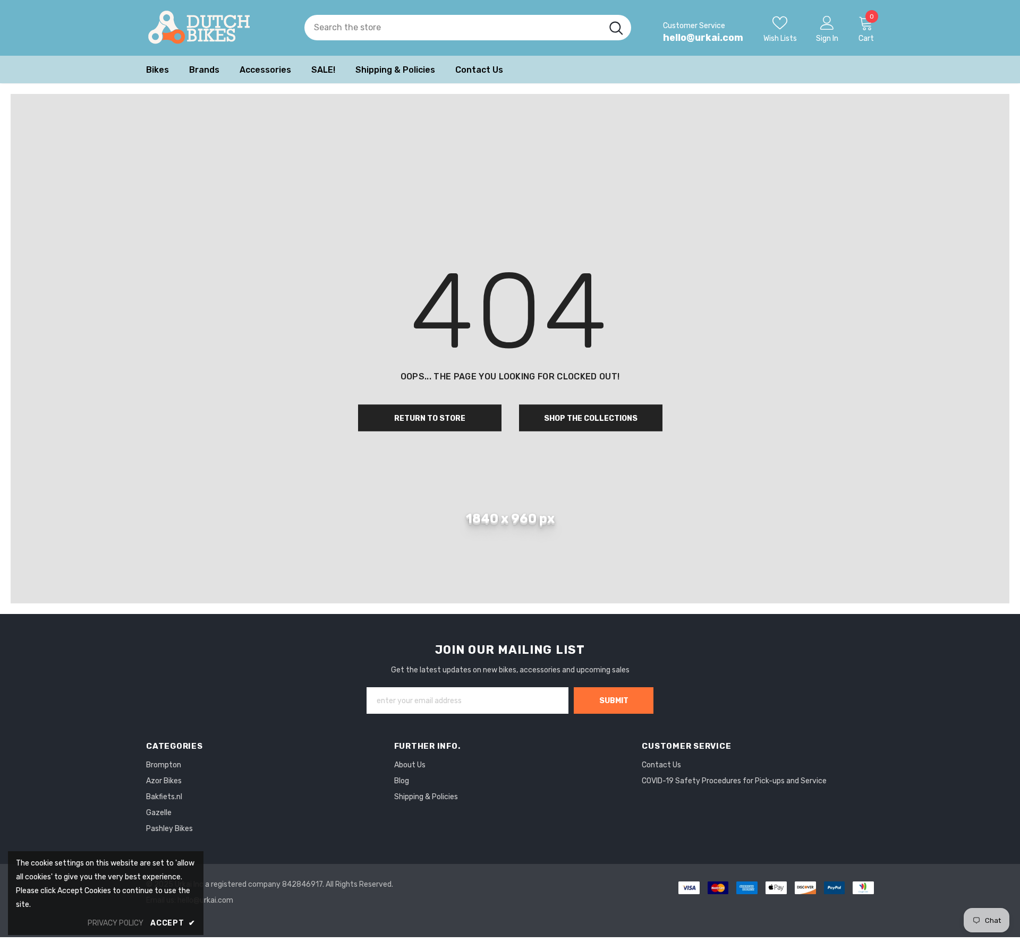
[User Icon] (827, 22)
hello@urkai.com (703, 38)
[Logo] (217, 28)
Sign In (827, 38)
